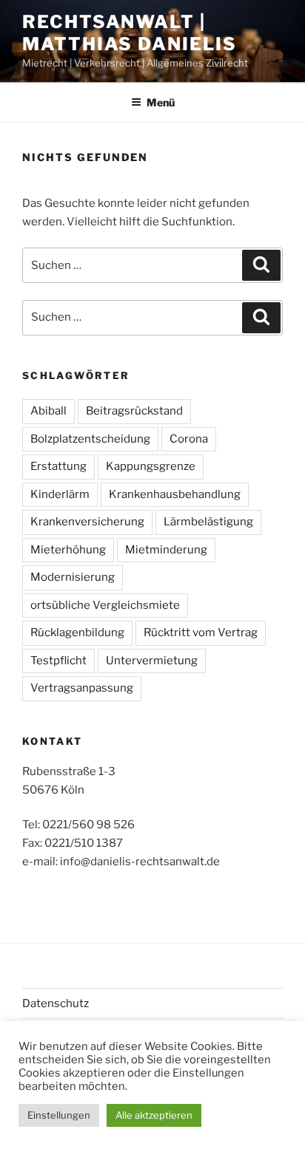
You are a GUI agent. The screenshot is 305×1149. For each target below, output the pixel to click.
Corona (189, 439)
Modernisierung (72, 577)
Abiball (48, 410)
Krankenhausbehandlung (175, 494)
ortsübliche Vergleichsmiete (105, 605)
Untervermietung (152, 660)
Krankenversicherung (87, 521)
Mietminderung (166, 549)
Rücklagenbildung (77, 632)
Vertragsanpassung (81, 688)
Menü (161, 102)
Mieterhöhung (68, 549)
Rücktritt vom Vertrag (201, 632)
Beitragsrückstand (134, 410)
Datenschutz (55, 1003)
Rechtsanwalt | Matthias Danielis (129, 33)
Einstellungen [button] (58, 1115)
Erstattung (58, 466)
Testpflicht (58, 660)
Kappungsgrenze (150, 466)
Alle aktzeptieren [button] (153, 1115)
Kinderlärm (60, 494)
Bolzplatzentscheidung (90, 439)
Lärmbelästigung (208, 521)
